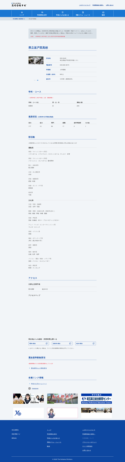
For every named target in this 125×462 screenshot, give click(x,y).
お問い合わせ (110, 5)
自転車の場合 (56, 343)
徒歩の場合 (79, 343)
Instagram (35, 388)
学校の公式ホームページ (39, 384)
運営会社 (14, 438)
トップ (22, 15)
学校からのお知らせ (62, 15)
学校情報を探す (42, 15)
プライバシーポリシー (89, 442)
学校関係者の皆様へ (98, 5)
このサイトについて (84, 5)
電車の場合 (32, 343)
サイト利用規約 (87, 446)
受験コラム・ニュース (83, 15)
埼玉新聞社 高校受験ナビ (18, 5)
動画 (103, 15)
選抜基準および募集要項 (39, 368)
